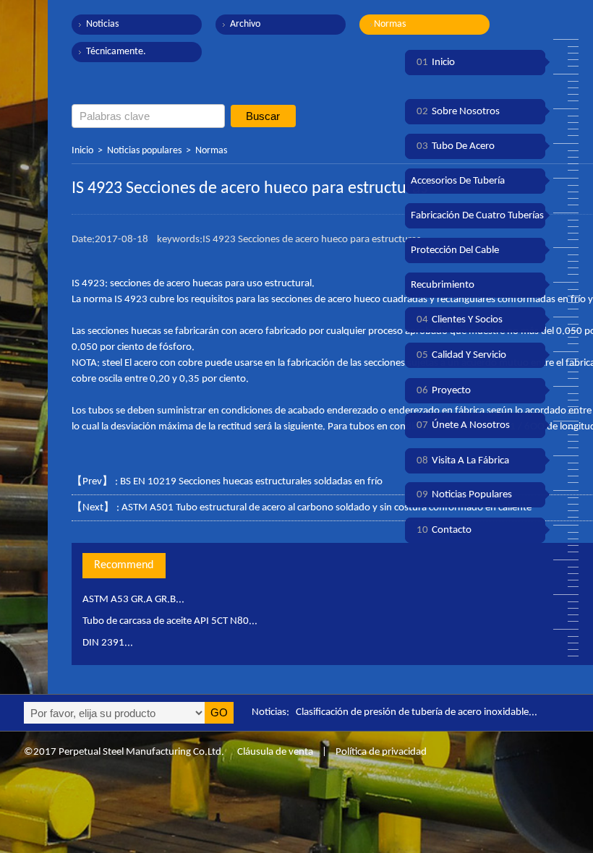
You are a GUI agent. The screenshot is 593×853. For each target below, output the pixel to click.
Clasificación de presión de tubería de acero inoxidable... (416, 712)
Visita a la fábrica (463, 460)
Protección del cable (455, 250)
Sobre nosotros (458, 111)
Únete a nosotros (463, 425)
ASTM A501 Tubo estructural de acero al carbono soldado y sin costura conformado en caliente (326, 507)
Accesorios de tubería (458, 181)
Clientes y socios (460, 319)
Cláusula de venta (274, 752)
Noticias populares (144, 150)
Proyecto (444, 390)
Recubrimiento (442, 285)
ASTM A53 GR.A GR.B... (133, 599)
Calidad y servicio (461, 355)
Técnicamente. (116, 51)
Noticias (102, 24)
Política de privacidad (381, 752)
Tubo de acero (456, 146)
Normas (390, 24)
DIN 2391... (107, 643)
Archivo (245, 24)
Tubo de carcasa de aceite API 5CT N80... (169, 621)
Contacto (444, 530)
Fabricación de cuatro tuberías (477, 215)
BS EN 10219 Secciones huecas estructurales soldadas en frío (251, 481)
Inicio (82, 150)
